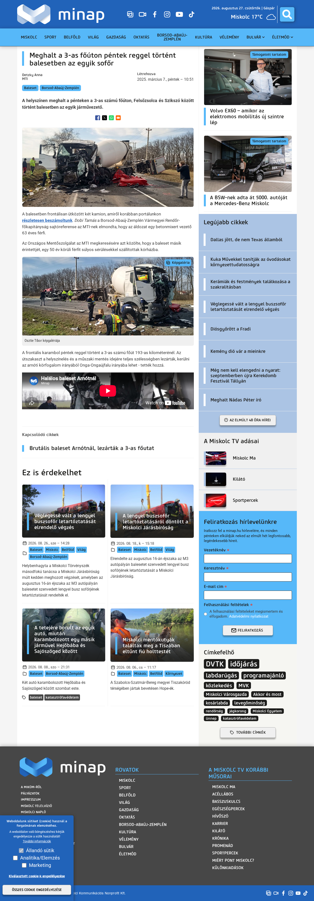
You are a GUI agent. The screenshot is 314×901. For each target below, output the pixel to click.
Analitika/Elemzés (40, 858)
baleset (36, 697)
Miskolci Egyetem (267, 711)
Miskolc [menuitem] (29, 37)
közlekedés (219, 685)
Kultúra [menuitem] (203, 37)
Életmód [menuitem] (280, 37)
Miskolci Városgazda (226, 694)
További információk (37, 841)
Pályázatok (30, 793)
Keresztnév (214, 568)
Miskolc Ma (223, 786)
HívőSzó (220, 816)
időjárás (243, 664)
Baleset (30, 88)
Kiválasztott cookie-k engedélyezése (37, 876)
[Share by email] (118, 117)
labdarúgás (221, 675)
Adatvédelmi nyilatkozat (248, 616)
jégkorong (237, 711)
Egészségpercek (228, 809)
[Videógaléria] (142, 14)
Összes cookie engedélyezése (37, 890)
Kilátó (218, 831)
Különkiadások (228, 867)
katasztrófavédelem (62, 697)
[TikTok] (191, 14)
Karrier (220, 823)
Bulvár (126, 846)
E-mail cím (213, 586)
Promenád (222, 845)
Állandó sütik (40, 850)
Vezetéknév (215, 550)
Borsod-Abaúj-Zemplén (60, 88)
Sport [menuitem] (50, 37)
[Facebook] (155, 14)
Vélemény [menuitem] (229, 37)
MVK (243, 685)
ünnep (211, 718)
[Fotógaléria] (130, 14)
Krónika (220, 838)
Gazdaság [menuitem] (116, 37)
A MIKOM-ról (31, 787)
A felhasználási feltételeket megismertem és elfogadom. (246, 614)
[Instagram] (167, 14)
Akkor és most (267, 694)
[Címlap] (62, 14)
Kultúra (127, 832)
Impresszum (31, 799)
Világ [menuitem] (93, 37)
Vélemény (129, 839)
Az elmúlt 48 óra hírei (250, 420)
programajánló (263, 675)
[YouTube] (179, 14)
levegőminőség (249, 702)
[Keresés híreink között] (287, 14)
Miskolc (52, 550)
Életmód (127, 854)
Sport (125, 787)
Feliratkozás (250, 630)
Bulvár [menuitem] (254, 37)
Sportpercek (225, 853)
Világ (81, 550)
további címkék (251, 732)
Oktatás (127, 817)
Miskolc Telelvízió (36, 806)
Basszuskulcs (226, 801)
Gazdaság (129, 810)
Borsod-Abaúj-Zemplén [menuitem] (172, 37)
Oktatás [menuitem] (141, 37)
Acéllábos (222, 794)
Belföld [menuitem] (72, 37)
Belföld (68, 550)
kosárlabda (217, 702)
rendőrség (214, 711)
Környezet (174, 674)
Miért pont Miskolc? (233, 860)
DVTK (215, 664)
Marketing (40, 865)
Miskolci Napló (33, 812)
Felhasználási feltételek (226, 604)
